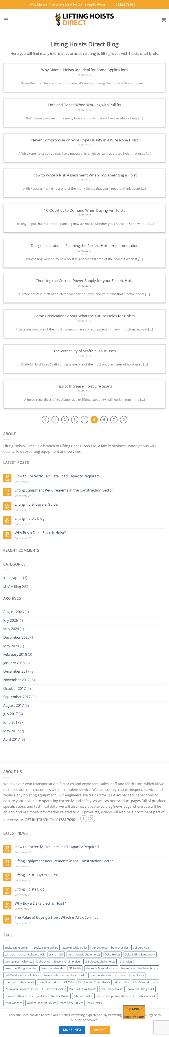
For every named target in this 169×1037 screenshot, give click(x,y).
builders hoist (142, 948)
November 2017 (16, 679)
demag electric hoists (18, 961)
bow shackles (120, 948)
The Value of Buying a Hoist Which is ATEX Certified (57, 917)
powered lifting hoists (19, 996)
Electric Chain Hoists (67, 961)
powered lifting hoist (140, 989)
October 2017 (14, 688)
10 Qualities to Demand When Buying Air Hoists (84, 210)
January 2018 (14, 662)
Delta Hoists (112, 954)
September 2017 (17, 696)
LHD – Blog (12, 586)
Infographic (12, 577)
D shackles (43, 961)
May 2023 (11, 646)
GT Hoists (75, 968)
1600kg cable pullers (45, 948)
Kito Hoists (121, 982)
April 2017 (11, 739)
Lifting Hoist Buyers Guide (36, 504)
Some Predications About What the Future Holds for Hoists (84, 316)
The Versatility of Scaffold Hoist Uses (84, 351)
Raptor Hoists (60, 996)
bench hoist (99, 948)
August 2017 (13, 705)
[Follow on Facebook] (83, 818)
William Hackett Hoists (41, 1003)
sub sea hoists (147, 996)
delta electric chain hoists (84, 954)
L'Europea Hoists (53, 989)
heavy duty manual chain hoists (65, 975)
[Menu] (6, 19)
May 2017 (11, 731)
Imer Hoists (136, 975)
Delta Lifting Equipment (140, 954)
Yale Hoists (94, 1003)
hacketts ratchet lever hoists (139, 968)
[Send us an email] (91, 818)
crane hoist (56, 954)
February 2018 (15, 654)
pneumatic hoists (112, 989)
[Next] (123, 419)
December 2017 (16, 671)
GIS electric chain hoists (100, 961)
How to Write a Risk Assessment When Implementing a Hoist (85, 175)
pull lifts (42, 996)
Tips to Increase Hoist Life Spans (84, 386)
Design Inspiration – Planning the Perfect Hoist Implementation (84, 245)
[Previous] (45, 419)
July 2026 (10, 620)
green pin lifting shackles (21, 968)
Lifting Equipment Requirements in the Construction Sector (64, 490)
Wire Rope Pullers (71, 1003)
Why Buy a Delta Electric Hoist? (40, 533)
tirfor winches (13, 1003)
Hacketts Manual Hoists (101, 968)
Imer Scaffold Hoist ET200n (56, 982)
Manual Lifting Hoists (82, 989)
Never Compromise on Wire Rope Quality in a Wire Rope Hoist (84, 140)
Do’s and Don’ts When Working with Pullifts (84, 104)
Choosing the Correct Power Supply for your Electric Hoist (84, 280)
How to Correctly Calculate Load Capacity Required (57, 476)
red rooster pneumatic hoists (115, 996)
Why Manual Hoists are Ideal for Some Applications (84, 69)
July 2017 (10, 713)
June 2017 (11, 722)
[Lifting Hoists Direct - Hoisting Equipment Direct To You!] (84, 19)
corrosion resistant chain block (25, 954)
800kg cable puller (16, 948)
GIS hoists (125, 961)
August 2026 (13, 611)
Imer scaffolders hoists (19, 982)
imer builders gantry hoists (107, 975)
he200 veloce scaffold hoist (22, 975)
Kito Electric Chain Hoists (94, 982)
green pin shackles (53, 968)
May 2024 (11, 628)
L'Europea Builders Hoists (21, 989)
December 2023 (16, 637)
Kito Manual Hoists (145, 982)
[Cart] (163, 19)
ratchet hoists (82, 996)
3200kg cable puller (74, 948)
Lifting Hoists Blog (29, 518)
